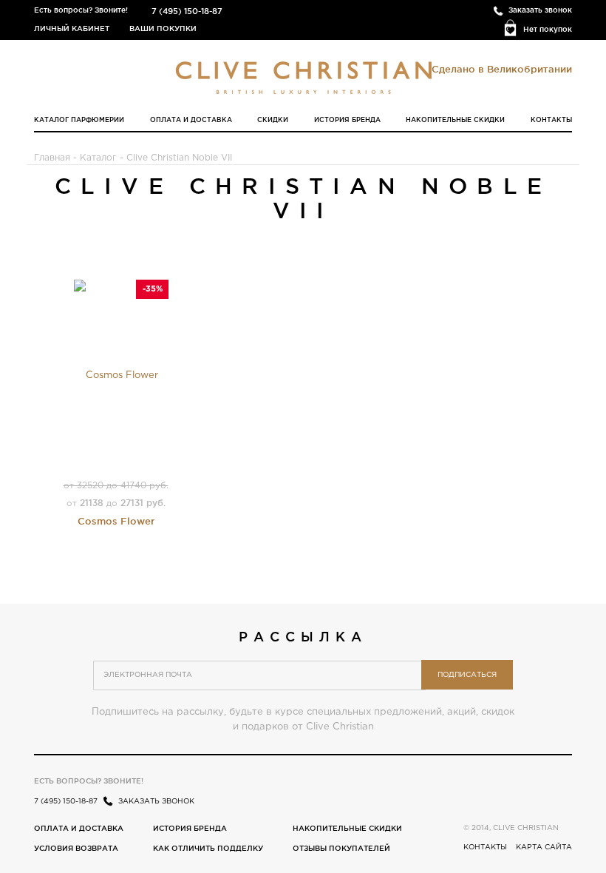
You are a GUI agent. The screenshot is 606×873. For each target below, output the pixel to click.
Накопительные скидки (455, 120)
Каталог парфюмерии (79, 120)
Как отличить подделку (208, 848)
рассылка (303, 636)
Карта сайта (544, 847)
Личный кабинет (71, 28)
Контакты (551, 120)
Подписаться (467, 675)
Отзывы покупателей (341, 848)
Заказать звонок (540, 10)
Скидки (272, 120)
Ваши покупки (163, 28)
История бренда (347, 120)
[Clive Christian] (303, 74)
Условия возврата (76, 848)
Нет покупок (547, 29)
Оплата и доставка (191, 120)
